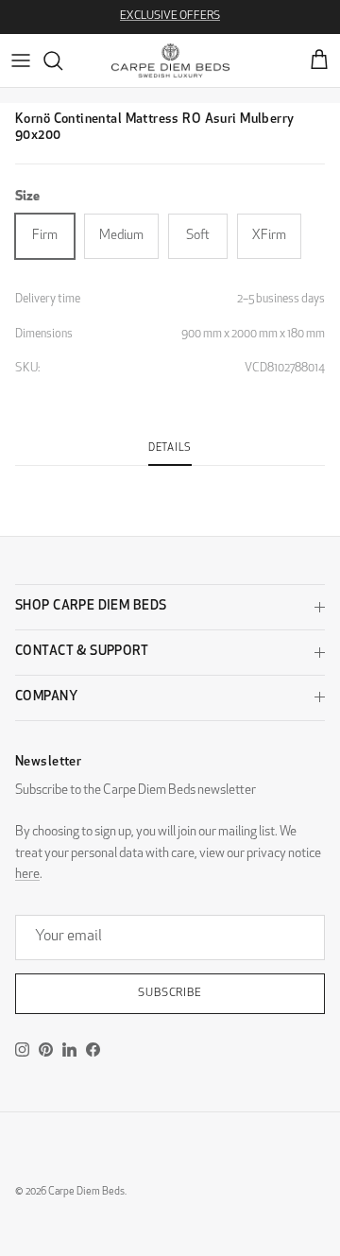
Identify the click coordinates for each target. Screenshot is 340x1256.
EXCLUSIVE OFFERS (170, 16)
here (27, 875)
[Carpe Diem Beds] (170, 60)
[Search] (62, 60)
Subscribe (170, 993)
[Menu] (21, 60)
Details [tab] (170, 448)
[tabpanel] (170, 477)
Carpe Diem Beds (86, 1192)
